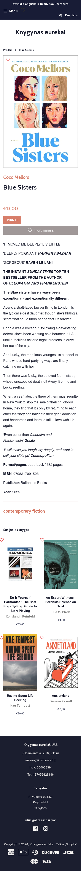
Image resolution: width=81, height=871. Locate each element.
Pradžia (7, 49)
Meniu (13, 11)
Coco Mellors (16, 177)
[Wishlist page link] (23, 10)
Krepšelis (71, 15)
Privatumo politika (40, 796)
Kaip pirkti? (40, 802)
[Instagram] (45, 829)
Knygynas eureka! (41, 32)
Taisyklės (40, 808)
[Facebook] (35, 829)
